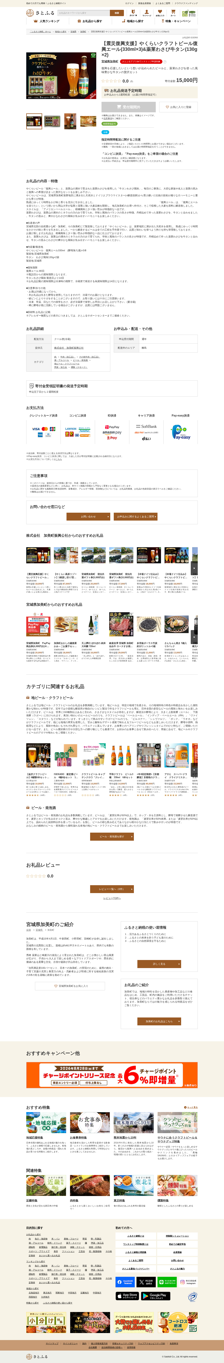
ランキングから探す (35, 1261)
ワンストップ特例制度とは (135, 1244)
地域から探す (32, 1288)
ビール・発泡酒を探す (112, 836)
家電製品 (43, 1247)
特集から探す (32, 1303)
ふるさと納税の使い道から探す (57, 1303)
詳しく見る (159, 963)
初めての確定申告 (177, 1244)
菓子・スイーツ (73, 1243)
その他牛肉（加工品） (89, 357)
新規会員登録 (144, 3)
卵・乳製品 (96, 1239)
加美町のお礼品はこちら (159, 1021)
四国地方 (33, 1297)
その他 (109, 1251)
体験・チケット (77, 1247)
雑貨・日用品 (95, 1247)
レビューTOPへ (112, 898)
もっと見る (192, 1107)
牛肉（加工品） (68, 357)
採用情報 (131, 1347)
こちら (59, 459)
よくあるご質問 (162, 3)
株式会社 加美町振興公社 (69, 347)
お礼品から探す (33, 1234)
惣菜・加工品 (60, 367)
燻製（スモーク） (79, 367)
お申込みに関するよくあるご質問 (135, 516)
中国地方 (97, 1293)
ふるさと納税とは (135, 1236)
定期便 (32, 1255)
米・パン (55, 1239)
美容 (56, 1251)
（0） (131, 81)
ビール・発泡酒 (80, 360)
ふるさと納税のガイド (133, 12)
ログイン (129, 3)
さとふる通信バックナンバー (135, 1269)
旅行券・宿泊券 (58, 1247)
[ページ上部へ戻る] (211, 1340)
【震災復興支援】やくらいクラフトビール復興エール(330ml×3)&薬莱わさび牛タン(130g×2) (150, 49)
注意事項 (108, 118)
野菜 (85, 1239)
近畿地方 (84, 1293)
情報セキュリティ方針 (122, 1343)
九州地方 (45, 1297)
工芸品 (82, 1251)
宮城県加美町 (110, 61)
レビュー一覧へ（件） (112, 889)
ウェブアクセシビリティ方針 (151, 1343)
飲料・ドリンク (54, 1243)
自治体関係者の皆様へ (112, 1347)
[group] (61, 76)
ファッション (68, 1251)
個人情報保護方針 (99, 1343)
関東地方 (60, 1293)
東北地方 (47, 1293)
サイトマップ (52, 1343)
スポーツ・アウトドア (39, 1251)
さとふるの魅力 (177, 1269)
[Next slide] (194, 568)
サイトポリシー (70, 1343)
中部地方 (72, 1293)
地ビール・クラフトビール (66, 364)
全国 (28, 930)
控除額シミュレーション (177, 1236)
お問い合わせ (88, 516)
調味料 (32, 1247)
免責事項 (174, 1343)
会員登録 (177, 1252)
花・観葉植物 (95, 1251)
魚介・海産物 (41, 1239)
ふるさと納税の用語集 (135, 1252)
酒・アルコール (61, 360)
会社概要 (93, 1347)
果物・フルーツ (71, 1239)
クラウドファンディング (186, 3)
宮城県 (39, 930)
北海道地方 (34, 1293)
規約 (84, 1343)
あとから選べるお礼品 (49, 1255)
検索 (117, 13)
